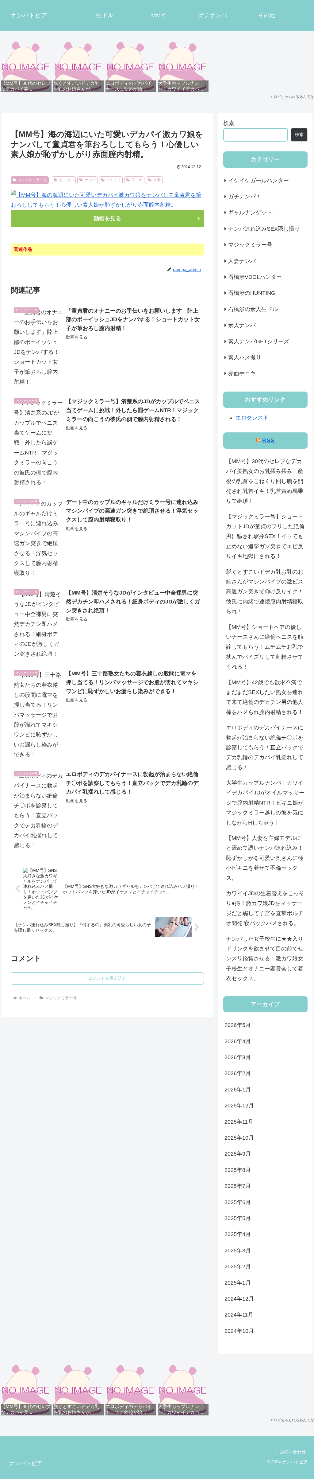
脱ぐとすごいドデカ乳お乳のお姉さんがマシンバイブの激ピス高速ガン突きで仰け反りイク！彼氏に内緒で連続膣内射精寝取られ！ (264, 592)
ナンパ (90, 180)
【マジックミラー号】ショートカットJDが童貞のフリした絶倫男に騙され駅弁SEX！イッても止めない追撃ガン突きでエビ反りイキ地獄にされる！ (265, 536)
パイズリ (113, 180)
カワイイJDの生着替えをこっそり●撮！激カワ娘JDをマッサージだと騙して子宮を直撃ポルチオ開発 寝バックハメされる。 (265, 908)
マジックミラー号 (32, 180)
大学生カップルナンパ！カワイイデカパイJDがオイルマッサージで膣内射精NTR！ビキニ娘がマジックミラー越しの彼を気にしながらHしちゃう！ (265, 803)
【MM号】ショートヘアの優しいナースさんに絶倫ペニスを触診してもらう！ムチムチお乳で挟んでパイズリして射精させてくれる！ (264, 647)
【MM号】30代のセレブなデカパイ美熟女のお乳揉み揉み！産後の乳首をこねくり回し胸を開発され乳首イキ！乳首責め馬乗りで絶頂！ (264, 481)
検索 (228, 123)
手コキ (137, 180)
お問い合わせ (293, 1451)
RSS (268, 440)
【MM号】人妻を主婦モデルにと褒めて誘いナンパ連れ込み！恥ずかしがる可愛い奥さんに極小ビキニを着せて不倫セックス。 (264, 858)
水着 (157, 180)
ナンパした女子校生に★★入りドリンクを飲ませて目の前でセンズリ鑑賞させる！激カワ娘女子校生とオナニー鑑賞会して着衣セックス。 (264, 959)
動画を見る (107, 218)
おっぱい (66, 180)
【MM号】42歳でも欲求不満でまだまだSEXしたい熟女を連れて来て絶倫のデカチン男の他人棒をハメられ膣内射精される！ (264, 697)
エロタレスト (252, 418)
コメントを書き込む (107, 978)
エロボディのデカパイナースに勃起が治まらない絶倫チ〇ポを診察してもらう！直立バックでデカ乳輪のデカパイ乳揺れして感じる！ (264, 747)
